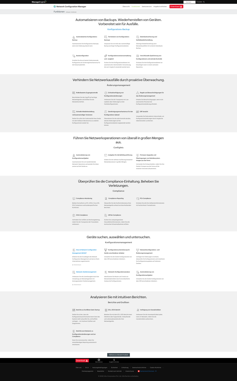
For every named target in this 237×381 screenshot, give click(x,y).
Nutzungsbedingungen (99, 367)
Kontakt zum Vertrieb (115, 371)
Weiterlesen (77, 265)
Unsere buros (129, 371)
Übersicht (126, 6)
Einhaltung (125, 367)
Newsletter (100, 371)
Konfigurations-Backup (118, 29)
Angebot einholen (160, 6)
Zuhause (68, 12)
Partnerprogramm (87, 371)
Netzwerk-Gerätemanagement (86, 272)
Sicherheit (114, 367)
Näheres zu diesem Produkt (118, 355)
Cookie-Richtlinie (155, 367)
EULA (87, 367)
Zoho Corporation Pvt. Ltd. (113, 376)
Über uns (78, 367)
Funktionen (136, 6)
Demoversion (147, 6)
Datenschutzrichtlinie (139, 367)
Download (175, 6)
